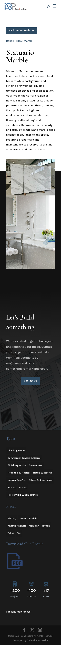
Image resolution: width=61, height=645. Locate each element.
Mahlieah (34, 525)
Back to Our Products (21, 30)
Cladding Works (16, 450)
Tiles (19, 40)
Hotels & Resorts (42, 472)
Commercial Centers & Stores (24, 458)
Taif (19, 533)
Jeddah (33, 518)
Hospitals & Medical (19, 472)
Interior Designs (17, 480)
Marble (28, 40)
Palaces (12, 487)
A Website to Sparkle (37, 640)
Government (36, 465)
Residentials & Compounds (23, 494)
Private (23, 487)
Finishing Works (17, 465)
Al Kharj (12, 518)
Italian (10, 40)
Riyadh (46, 525)
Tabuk (11, 533)
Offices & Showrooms (41, 480)
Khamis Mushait (17, 525)
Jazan (22, 518)
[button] (30, 177)
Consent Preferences (18, 611)
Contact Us (30, 380)
